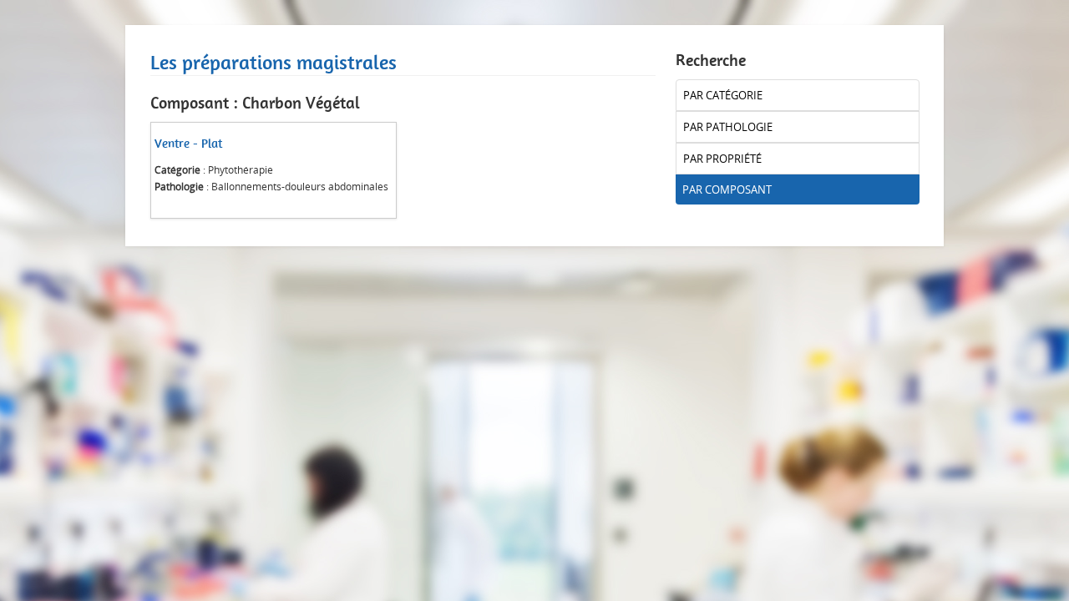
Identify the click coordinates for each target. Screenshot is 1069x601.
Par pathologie (728, 126)
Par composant (727, 189)
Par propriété (722, 158)
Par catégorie (722, 95)
